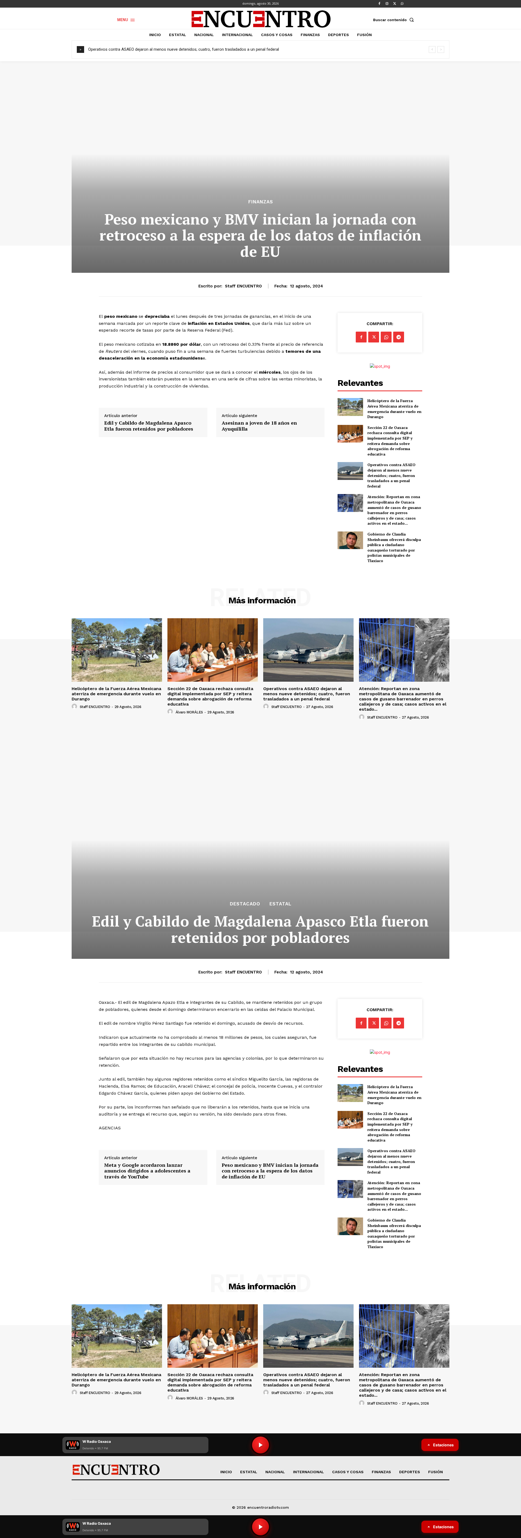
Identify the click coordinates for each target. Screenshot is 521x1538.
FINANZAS (260, 202)
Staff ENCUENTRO (243, 286)
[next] (440, 49)
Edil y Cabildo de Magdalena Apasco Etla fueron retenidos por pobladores (148, 426)
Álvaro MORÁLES (189, 712)
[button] (394, 19)
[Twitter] (394, 3)
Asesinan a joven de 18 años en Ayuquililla (259, 426)
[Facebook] (379, 3)
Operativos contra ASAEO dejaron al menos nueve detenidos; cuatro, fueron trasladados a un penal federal (183, 49)
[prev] (432, 49)
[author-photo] (75, 707)
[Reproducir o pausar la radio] (260, 1526)
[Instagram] (387, 3)
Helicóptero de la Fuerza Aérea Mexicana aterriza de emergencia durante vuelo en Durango (394, 408)
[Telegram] (398, 337)
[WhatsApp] (402, 3)
